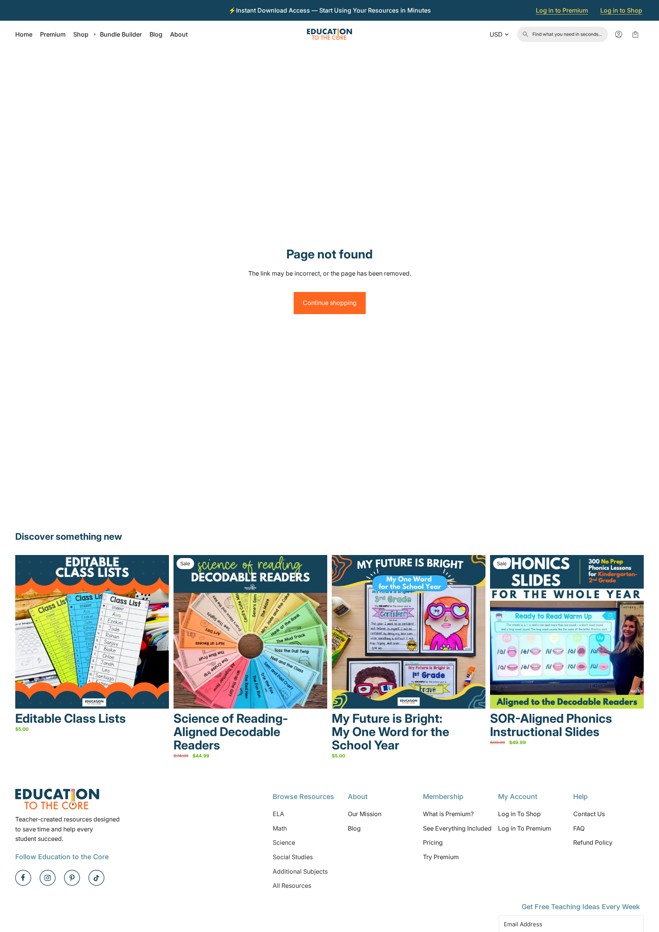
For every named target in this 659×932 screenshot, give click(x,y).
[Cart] (635, 34)
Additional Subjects (300, 871)
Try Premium (441, 857)
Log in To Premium (524, 828)
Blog (354, 828)
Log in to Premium (562, 10)
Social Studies (293, 857)
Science (284, 842)
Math (280, 828)
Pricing (433, 842)
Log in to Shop (621, 10)
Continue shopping (330, 302)
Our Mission (364, 814)
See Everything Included (457, 828)
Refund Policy (592, 842)
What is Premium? (448, 814)
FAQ (579, 828)
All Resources (292, 885)
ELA (278, 814)
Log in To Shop (519, 814)
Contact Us (589, 814)
